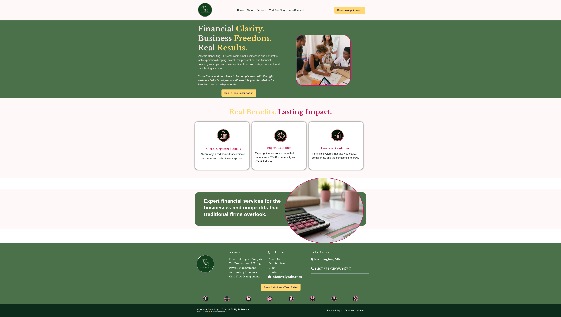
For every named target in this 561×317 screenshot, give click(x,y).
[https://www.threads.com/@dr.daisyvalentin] (355, 298)
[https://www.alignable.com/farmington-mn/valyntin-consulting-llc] (334, 298)
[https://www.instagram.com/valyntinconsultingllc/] (227, 298)
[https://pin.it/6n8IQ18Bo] (312, 298)
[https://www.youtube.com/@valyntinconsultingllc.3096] (269, 298)
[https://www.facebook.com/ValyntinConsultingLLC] (205, 298)
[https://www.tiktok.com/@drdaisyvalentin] (291, 298)
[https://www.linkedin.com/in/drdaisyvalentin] (248, 298)
